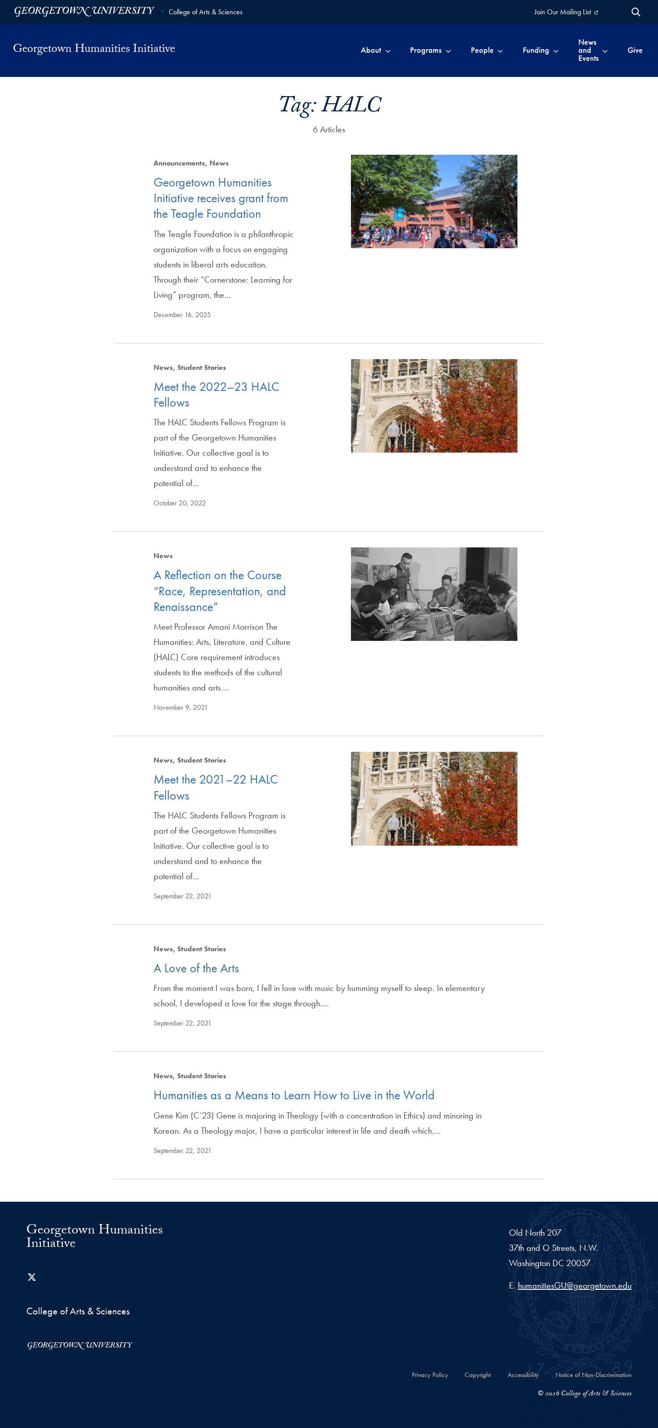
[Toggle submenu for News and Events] (605, 50)
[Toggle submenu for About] (388, 50)
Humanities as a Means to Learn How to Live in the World (294, 1095)
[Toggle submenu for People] (500, 50)
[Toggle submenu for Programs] (448, 50)
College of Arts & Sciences (206, 12)
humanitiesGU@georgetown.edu (575, 1285)
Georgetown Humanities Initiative (94, 50)
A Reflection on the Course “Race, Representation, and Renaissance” (220, 590)
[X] (31, 1277)
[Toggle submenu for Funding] (555, 50)
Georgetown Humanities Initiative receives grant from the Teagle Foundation (221, 198)
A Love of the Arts (196, 968)
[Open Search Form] (636, 12)
